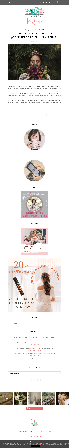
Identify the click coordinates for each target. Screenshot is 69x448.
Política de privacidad (46, 431)
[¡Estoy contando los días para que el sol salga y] (48, 398)
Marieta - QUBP (12, 115)
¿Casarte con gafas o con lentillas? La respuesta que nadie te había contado (34, 353)
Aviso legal (36, 431)
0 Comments (57, 115)
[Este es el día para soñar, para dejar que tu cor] (20, 398)
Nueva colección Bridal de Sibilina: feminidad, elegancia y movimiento (34, 348)
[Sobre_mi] (34, 149)
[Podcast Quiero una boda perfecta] (34, 217)
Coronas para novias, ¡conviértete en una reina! (34, 35)
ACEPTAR (35, 446)
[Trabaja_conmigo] (34, 181)
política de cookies (43, 444)
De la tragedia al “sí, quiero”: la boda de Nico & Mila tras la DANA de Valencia (34, 337)
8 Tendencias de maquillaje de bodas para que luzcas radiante (34, 343)
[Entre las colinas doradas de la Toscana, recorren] (6, 398)
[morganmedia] (34, 427)
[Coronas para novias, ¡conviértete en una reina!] (34, 62)
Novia (41, 29)
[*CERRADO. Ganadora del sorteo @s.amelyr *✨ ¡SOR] (62, 398)
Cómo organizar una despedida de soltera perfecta (34, 359)
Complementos (32, 29)
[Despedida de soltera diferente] (34, 254)
